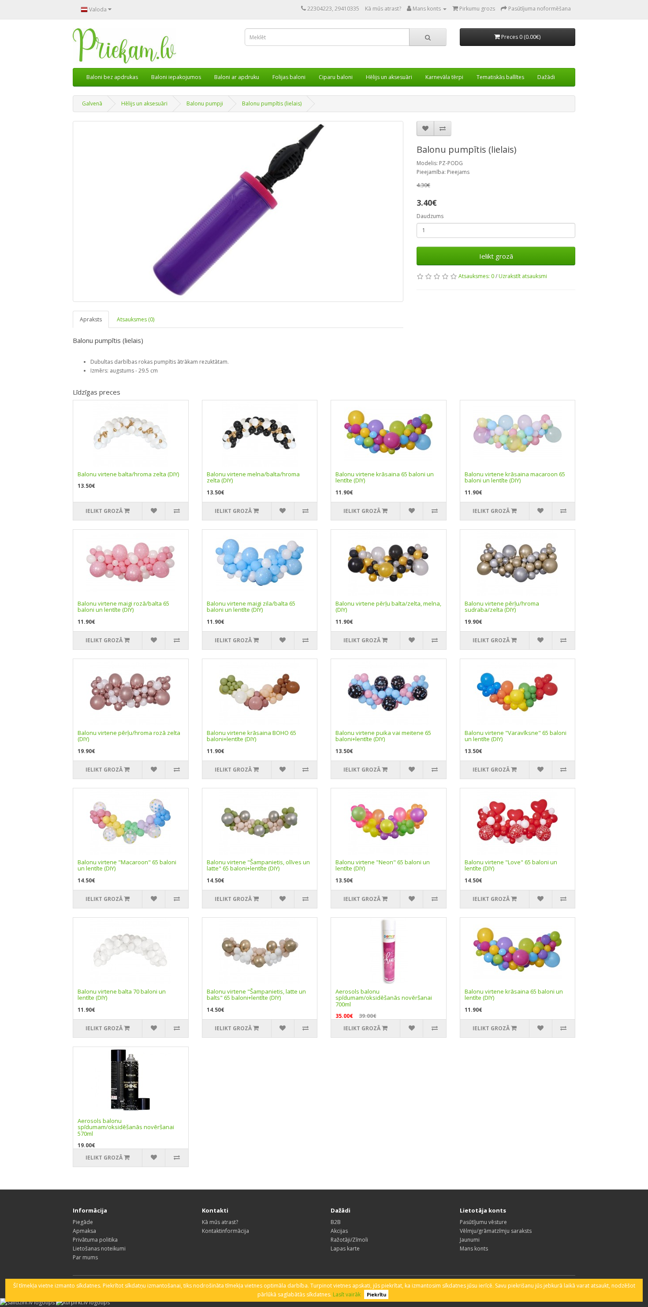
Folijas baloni (288, 77)
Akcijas (339, 1231)
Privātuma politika (95, 1239)
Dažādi (546, 77)
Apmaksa (84, 1231)
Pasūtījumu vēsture (483, 1222)
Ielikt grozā (496, 256)
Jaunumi (470, 1239)
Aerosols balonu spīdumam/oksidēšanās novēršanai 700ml (383, 997)
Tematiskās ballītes (500, 77)
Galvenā (92, 103)
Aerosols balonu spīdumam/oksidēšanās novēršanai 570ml (126, 1127)
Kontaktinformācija (225, 1231)
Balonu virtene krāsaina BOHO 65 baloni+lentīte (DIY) (251, 736)
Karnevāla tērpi (444, 77)
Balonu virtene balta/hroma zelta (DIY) (128, 474)
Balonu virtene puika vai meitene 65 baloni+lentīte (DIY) (383, 736)
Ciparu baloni (336, 77)
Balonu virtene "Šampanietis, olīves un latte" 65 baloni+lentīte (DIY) (258, 865)
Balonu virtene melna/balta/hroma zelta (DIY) (253, 477)
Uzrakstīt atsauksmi (523, 276)
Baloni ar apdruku (236, 77)
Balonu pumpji (204, 103)
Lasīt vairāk (347, 1294)
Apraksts (91, 319)
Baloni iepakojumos (176, 77)
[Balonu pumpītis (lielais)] (238, 211)
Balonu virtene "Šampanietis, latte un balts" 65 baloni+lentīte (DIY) (256, 994)
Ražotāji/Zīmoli (349, 1239)
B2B (336, 1222)
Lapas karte (345, 1248)
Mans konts (474, 1248)
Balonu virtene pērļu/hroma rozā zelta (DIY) (129, 736)
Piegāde (83, 1222)
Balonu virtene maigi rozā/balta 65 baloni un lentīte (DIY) (123, 606)
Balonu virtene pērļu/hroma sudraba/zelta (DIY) (502, 606)
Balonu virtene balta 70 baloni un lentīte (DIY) (122, 994)
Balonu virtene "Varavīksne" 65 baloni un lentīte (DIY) (515, 736)
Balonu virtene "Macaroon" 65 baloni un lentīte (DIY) (127, 865)
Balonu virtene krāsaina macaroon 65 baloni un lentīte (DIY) (515, 477)
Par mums (85, 1257)
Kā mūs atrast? (383, 8)
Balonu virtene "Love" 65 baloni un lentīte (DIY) (511, 865)
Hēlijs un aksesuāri (389, 77)
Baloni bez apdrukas (112, 77)
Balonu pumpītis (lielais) (272, 103)
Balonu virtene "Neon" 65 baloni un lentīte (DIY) (382, 865)
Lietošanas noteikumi (99, 1248)
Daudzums (430, 216)
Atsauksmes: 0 (476, 276)
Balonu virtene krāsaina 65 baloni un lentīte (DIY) (384, 477)
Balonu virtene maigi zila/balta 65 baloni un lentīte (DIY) (251, 606)
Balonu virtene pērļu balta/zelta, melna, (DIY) (388, 606)
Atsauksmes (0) (135, 319)
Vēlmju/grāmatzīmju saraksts (496, 1231)
